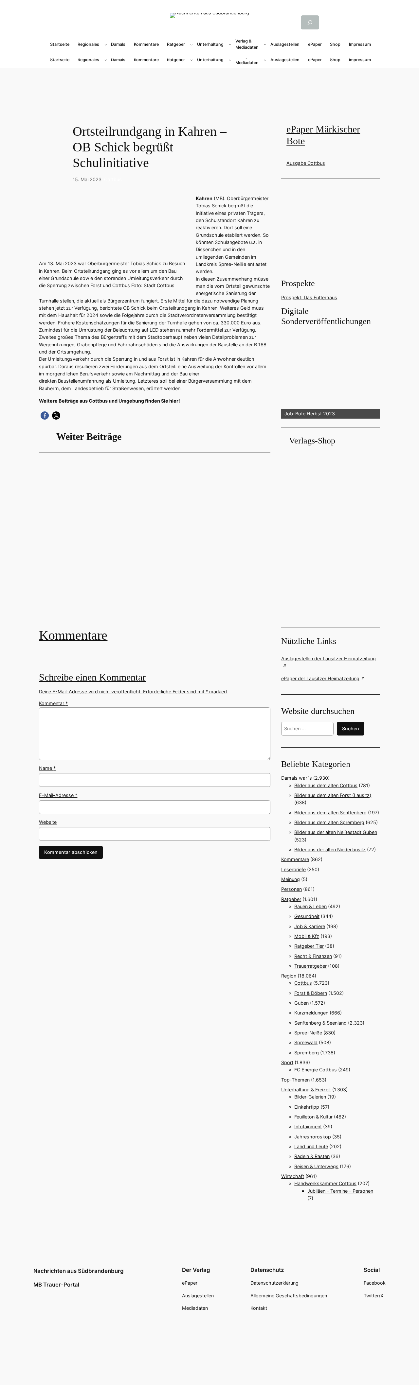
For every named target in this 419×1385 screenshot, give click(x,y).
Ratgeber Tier (309, 946)
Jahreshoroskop (312, 1136)
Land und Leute (311, 1146)
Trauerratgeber (310, 966)
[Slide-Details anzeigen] (330, 373)
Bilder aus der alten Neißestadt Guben (335, 832)
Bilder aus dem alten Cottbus (325, 785)
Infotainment (308, 1126)
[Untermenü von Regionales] (105, 44)
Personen (291, 889)
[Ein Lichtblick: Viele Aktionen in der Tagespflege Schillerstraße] (154, 545)
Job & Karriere (309, 926)
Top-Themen (295, 1079)
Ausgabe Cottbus (305, 163)
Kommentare (73, 635)
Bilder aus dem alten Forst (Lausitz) (332, 795)
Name (47, 768)
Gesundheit (306, 916)
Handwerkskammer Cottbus (325, 1183)
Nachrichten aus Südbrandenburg (78, 1271)
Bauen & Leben (310, 906)
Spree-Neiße (308, 1032)
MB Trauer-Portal (56, 1284)
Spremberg (306, 1052)
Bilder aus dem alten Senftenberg (330, 812)
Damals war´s (296, 778)
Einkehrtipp (306, 1107)
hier (173, 401)
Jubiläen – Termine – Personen (340, 1191)
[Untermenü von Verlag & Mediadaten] (265, 44)
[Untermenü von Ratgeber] (191, 44)
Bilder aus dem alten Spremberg (329, 822)
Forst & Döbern (310, 993)
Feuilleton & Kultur (313, 1116)
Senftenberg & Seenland (320, 1023)
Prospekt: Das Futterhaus (309, 297)
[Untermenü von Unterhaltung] (230, 44)
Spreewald (306, 1042)
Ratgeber (291, 899)
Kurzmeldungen (311, 1012)
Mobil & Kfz (306, 936)
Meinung (290, 879)
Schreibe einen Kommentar (92, 677)
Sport (287, 1062)
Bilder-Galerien (310, 1096)
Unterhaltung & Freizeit (306, 1089)
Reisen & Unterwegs (316, 1166)
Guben (301, 1003)
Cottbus (113, 179)
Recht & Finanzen (313, 956)
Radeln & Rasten (312, 1156)
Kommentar (53, 703)
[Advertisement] (209, 89)
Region (288, 975)
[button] (45, 415)
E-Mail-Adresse (58, 795)
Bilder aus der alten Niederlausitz (330, 849)
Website (48, 822)
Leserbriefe (293, 869)
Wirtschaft (292, 1176)
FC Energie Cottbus (315, 1069)
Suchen (350, 728)
